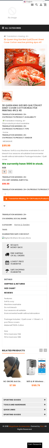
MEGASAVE (7, 141)
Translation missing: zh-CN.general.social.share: (14, 216)
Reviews (8, 292)
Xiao (42, 426)
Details (8, 279)
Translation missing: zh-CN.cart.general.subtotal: (15, 178)
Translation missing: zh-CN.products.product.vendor (17, 136)
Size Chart (10, 288)
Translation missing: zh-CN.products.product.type (15, 127)
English (29, 2)
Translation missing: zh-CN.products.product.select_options (19, 380)
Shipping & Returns (14, 283)
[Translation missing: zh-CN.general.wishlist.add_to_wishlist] (4, 206)
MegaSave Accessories (19, 426)
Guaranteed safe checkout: (15, 234)
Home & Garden (22, 224)
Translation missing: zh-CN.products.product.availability (19, 115)
